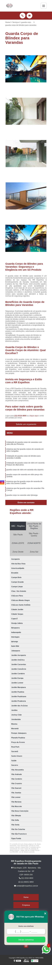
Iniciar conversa (26, 939)
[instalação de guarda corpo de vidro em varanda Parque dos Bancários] (26, 195)
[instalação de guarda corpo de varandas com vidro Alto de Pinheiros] (26, 68)
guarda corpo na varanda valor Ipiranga (22, 495)
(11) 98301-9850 (27, 882)
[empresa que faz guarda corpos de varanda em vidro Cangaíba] (26, 111)
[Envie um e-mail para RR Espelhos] (29, 15)
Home (26, 897)
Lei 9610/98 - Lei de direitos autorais (22, 852)
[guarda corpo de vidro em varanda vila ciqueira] (26, 238)
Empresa (26, 905)
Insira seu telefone (26, 926)
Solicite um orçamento (26, 424)
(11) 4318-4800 (20, 416)
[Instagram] (26, 946)
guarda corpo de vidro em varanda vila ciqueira (24, 470)
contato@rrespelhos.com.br (27, 886)
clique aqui (33, 416)
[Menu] (43, 6)
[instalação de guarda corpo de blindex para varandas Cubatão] (26, 153)
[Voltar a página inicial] (9, 6)
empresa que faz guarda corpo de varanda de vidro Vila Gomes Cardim (24, 482)
